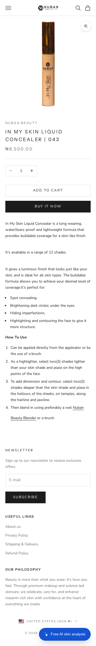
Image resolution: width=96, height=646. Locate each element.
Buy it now (48, 206)
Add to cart (48, 190)
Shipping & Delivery (21, 544)
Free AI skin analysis (68, 634)
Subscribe (25, 497)
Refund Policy (16, 553)
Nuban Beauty (21, 123)
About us (13, 526)
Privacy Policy (16, 535)
